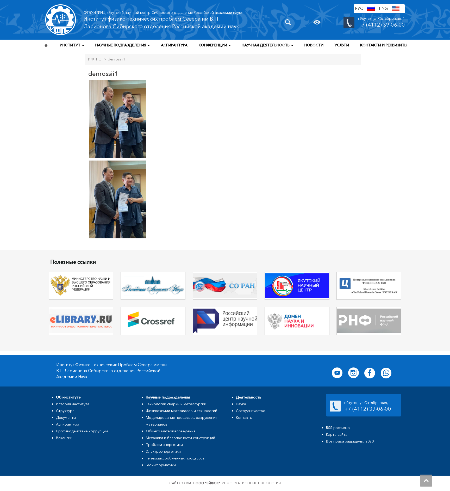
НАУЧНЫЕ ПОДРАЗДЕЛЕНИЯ (121, 45)
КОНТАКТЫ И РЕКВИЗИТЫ (383, 45)
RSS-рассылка (338, 427)
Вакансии (64, 437)
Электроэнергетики (163, 451)
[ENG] (395, 8)
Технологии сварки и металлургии (176, 404)
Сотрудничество (250, 410)
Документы (66, 417)
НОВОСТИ (313, 45)
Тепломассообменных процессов (175, 458)
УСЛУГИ (342, 45)
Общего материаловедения (170, 431)
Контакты (244, 417)
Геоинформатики (161, 465)
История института (72, 404)
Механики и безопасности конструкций (180, 437)
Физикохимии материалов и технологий (181, 410)
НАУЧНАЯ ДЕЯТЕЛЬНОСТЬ (266, 45)
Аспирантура (67, 424)
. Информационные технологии (238, 483)
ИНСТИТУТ (71, 45)
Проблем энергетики (164, 444)
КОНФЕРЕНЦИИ (213, 45)
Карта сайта (336, 434)
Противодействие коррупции (82, 431)
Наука (241, 404)
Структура (65, 410)
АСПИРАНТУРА (174, 45)
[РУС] (371, 8)
